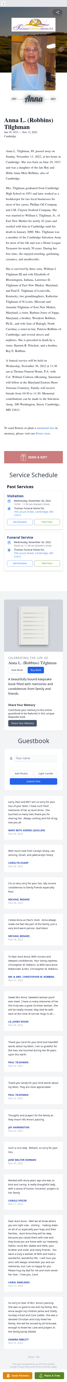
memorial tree (45, 428)
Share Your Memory (22, 723)
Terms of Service (43, 1366)
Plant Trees (47, 521)
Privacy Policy (23, 1366)
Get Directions (20, 521)
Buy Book (36, 670)
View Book (17, 670)
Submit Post (33, 781)
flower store (43, 433)
